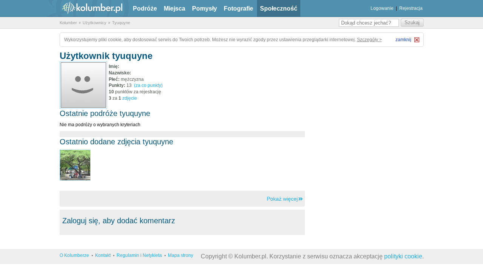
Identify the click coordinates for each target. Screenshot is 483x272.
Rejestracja (411, 8)
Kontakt (103, 255)
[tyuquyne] (83, 85)
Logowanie (382, 8)
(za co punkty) (148, 85)
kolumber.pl (86, 8)
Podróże (145, 8)
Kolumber (68, 22)
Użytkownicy (94, 22)
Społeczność (278, 8)
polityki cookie (403, 256)
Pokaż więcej (282, 199)
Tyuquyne (121, 22)
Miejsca (174, 8)
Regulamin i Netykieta (139, 255)
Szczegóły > (369, 39)
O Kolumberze (74, 255)
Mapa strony (180, 255)
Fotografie (238, 8)
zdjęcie (129, 98)
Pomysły (204, 8)
